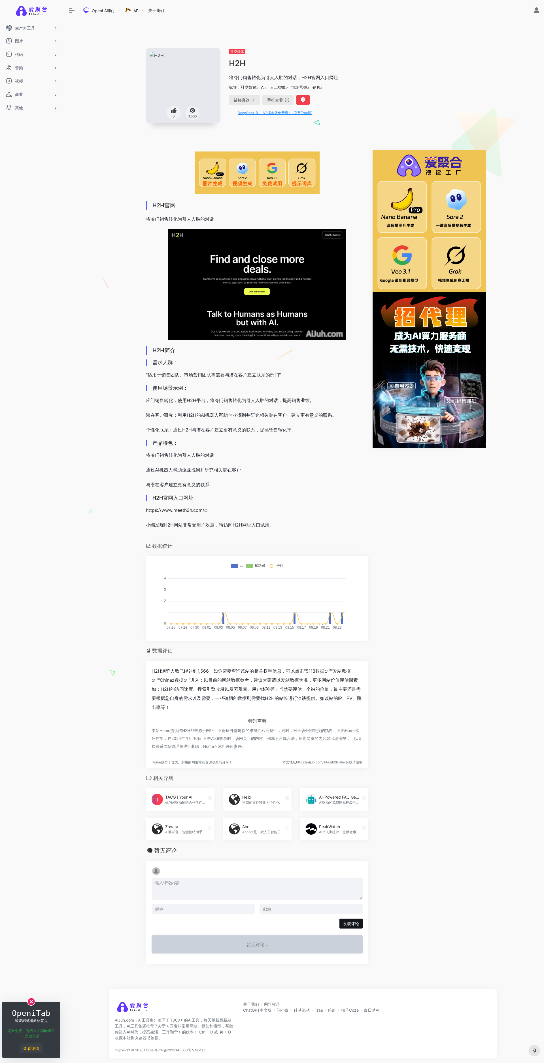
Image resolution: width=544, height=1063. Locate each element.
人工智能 (278, 87)
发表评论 (351, 923)
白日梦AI (371, 1010)
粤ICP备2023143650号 (172, 1050)
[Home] (132, 1008)
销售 (316, 87)
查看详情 (31, 1048)
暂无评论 (165, 850)
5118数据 (315, 671)
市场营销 (299, 87)
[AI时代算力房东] (429, 369)
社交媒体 (237, 51)
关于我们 (156, 10)
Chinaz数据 (172, 680)
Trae (319, 1010)
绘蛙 (332, 1010)
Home (149, 1050)
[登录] (536, 11)
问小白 (283, 1010)
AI (263, 87)
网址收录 (272, 1004)
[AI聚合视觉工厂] (429, 220)
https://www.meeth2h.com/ (175, 510)
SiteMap (198, 1050)
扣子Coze (350, 1010)
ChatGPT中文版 (257, 1010)
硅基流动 (302, 1010)
